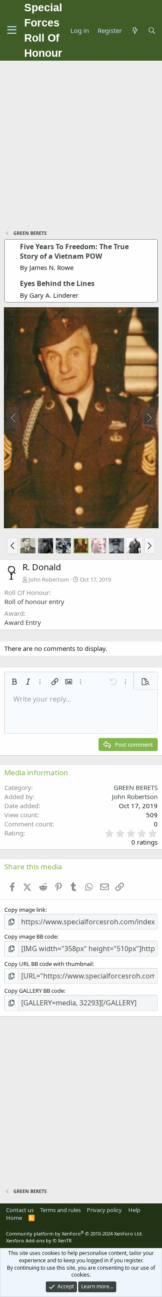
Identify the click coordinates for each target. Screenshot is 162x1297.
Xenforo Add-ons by (39, 1240)
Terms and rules (60, 1210)
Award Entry (22, 622)
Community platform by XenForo (74, 1233)
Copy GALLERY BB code (34, 991)
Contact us (20, 1210)
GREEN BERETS (136, 787)
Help (134, 1210)
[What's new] (134, 31)
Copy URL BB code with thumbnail (48, 964)
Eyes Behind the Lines (57, 283)
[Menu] (12, 30)
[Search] (151, 31)
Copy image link (24, 909)
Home (14, 1218)
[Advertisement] (81, 146)
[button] (12, 546)
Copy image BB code (30, 936)
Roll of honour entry (34, 601)
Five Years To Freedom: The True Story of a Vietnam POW (74, 251)
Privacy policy (104, 1210)
